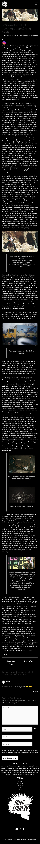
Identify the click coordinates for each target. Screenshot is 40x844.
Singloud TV (10, 839)
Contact (20, 789)
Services (20, 783)
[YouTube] (16, 829)
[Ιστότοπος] (17, 744)
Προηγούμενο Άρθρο (11, 661)
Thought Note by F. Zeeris (16, 35)
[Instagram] (4, 43)
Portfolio (20, 785)
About (20, 781)
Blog (20, 787)
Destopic (29, 839)
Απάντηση (35, 691)
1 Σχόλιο (4, 35)
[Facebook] (23, 829)
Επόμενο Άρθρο (30, 661)
